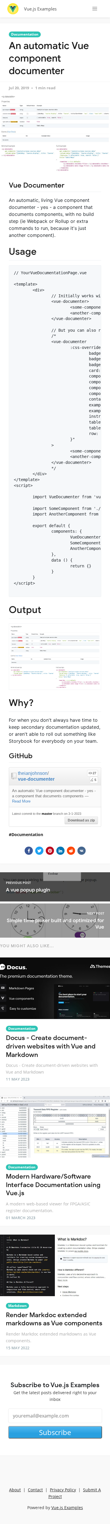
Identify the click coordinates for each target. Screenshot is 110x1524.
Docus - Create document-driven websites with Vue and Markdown (51, 1046)
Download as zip (81, 820)
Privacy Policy (63, 1489)
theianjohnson (33, 773)
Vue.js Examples (40, 9)
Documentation (24, 34)
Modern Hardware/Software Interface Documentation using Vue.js (53, 1184)
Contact (35, 1489)
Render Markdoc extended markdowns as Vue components (54, 1319)
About (15, 1489)
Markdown (17, 1305)
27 (94, 773)
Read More (21, 801)
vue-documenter (36, 779)
